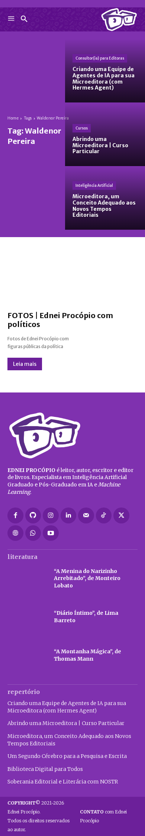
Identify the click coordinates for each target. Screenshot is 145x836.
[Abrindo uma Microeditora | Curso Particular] (105, 134)
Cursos (81, 128)
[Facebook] (15, 515)
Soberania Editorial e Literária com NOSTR (62, 781)
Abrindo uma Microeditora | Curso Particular (66, 723)
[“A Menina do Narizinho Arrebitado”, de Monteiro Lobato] (26, 578)
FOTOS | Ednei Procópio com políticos (60, 320)
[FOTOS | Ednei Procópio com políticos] (72, 278)
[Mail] (86, 515)
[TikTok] (104, 515)
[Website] (15, 533)
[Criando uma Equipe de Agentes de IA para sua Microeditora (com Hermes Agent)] (105, 70)
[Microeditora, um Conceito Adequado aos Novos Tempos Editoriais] (105, 198)
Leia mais (24, 364)
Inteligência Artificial (94, 185)
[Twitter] (121, 515)
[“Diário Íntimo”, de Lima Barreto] (26, 617)
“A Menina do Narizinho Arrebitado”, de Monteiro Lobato (87, 578)
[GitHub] (33, 515)
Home (13, 118)
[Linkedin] (69, 515)
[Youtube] (51, 533)
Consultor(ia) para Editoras (99, 58)
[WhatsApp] (33, 533)
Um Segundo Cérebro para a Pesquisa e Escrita (67, 756)
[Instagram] (51, 515)
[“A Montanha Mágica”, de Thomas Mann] (26, 655)
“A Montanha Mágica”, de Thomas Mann (87, 655)
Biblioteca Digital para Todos (45, 769)
